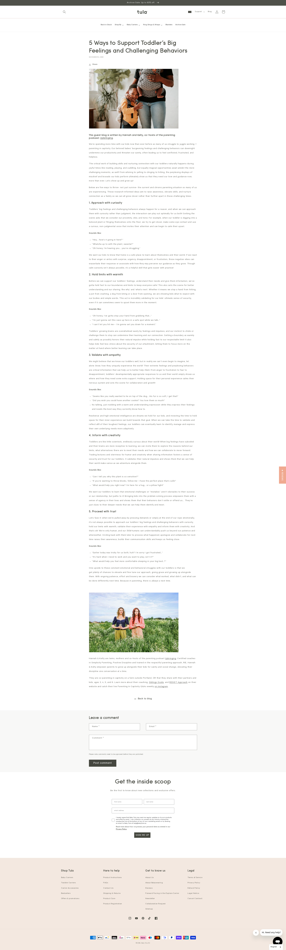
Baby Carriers (67, 878)
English (274, 947)
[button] (64, 12)
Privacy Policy (121, 829)
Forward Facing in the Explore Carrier (162, 893)
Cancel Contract (195, 899)
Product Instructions (112, 878)
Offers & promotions (70, 899)
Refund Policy (194, 888)
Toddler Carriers (68, 883)
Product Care (109, 899)
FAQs (105, 883)
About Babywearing (154, 883)
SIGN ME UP (142, 835)
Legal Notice (193, 893)
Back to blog (145, 699)
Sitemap (149, 909)
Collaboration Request (155, 904)
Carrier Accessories (70, 888)
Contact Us (108, 888)
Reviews (149, 888)
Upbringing (106, 138)
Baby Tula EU (145, 943)
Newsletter (150, 899)
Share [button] (94, 64)
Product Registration (112, 904)
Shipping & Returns (112, 893)
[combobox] (276, 947)
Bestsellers (66, 893)
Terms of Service (195, 878)
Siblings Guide (156, 682)
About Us (149, 878)
